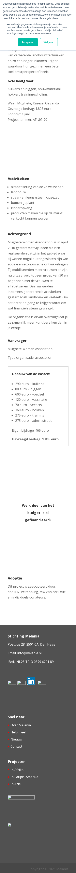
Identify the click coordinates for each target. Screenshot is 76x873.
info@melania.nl (29, 653)
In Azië (16, 784)
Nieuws (16, 739)
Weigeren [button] (49, 42)
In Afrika (17, 770)
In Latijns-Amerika (24, 777)
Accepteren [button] (28, 42)
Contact (16, 746)
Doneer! (35, 555)
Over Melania (21, 725)
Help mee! (18, 732)
